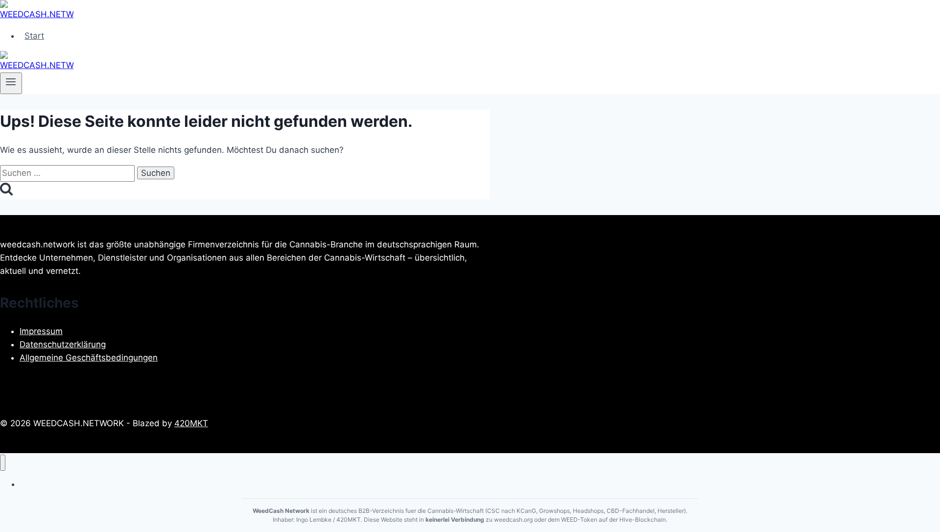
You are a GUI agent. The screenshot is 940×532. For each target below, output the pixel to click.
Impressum (41, 331)
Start (34, 36)
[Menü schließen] (2, 463)
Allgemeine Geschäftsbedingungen (89, 358)
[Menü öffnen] (11, 83)
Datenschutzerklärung (63, 344)
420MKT (191, 423)
